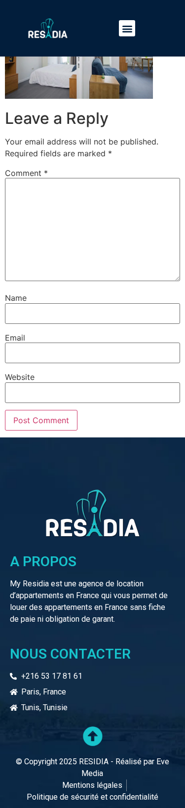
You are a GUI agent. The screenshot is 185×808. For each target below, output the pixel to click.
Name (16, 298)
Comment (26, 173)
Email (15, 338)
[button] (127, 28)
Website (20, 377)
